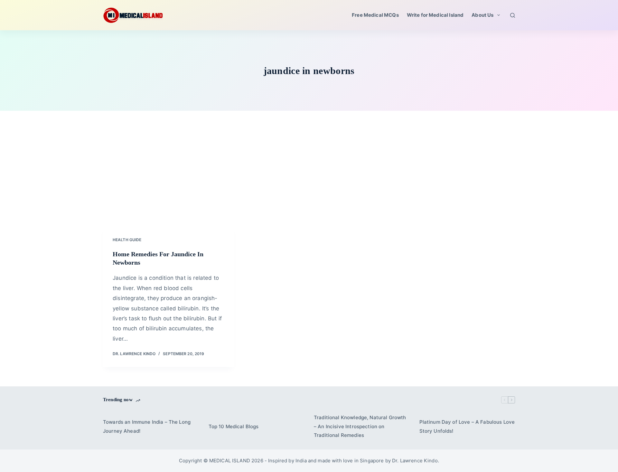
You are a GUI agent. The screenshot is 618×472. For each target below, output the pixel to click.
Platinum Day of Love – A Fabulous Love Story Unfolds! (467, 426)
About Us (482, 15)
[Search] (512, 15)
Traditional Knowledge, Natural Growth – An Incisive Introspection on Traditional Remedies (360, 426)
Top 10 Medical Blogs (234, 426)
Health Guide (127, 239)
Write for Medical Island (435, 15)
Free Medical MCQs (375, 15)
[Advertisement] (309, 178)
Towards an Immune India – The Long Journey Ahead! (147, 426)
